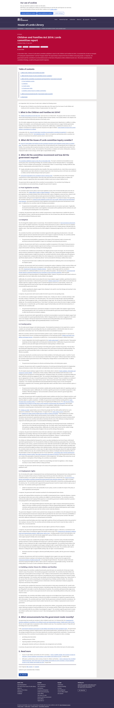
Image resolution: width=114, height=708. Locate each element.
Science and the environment (44, 697)
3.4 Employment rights (27, 88)
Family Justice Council (57, 411)
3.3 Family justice (26, 86)
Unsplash (37, 666)
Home (55, 19)
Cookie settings (59, 13)
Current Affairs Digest (63, 691)
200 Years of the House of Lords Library (26, 686)
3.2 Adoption (25, 83)
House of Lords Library (31, 24)
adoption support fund (53, 281)
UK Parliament (21, 28)
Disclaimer (19, 691)
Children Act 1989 (25, 410)
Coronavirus (40, 688)
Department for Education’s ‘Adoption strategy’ (35, 269)
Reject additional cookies (45, 13)
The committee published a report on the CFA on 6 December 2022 (34, 161)
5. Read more (24, 97)
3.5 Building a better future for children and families (34, 90)
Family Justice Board (53, 340)
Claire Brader (21, 49)
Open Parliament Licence (65, 705)
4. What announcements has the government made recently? (36, 94)
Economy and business (43, 690)
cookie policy (53, 9)
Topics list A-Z (41, 700)
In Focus (38, 28)
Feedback (19, 693)
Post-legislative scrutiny (39, 134)
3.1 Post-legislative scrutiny (28, 81)
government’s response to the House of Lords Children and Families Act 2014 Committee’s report (44, 628)
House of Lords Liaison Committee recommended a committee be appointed (48, 132)
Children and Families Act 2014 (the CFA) (30, 115)
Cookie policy (27, 706)
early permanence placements (67, 223)
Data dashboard (61, 690)
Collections (72, 19)
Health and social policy (43, 691)
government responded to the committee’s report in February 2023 (36, 175)
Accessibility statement (44, 706)
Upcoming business (21, 684)
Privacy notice (20, 706)
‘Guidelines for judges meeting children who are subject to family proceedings (39, 413)
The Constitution (41, 686)
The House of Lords (42, 695)
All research (60, 693)
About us (79, 19)
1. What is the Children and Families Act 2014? (32, 72)
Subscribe (87, 19)
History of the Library (22, 690)
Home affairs (41, 693)
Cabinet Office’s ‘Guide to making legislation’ (39, 192)
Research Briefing (62, 686)
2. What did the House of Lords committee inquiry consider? (36, 76)
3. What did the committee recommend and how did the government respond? (41, 79)
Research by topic (63, 19)
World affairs (41, 699)
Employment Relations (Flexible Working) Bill (29, 560)
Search (94, 19)
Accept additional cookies (28, 13)
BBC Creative (30, 666)
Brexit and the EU (42, 684)
